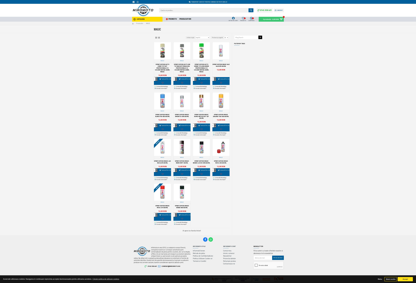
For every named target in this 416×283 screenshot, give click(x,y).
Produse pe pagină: (217, 37)
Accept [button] (405, 279)
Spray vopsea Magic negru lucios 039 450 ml (201, 162)
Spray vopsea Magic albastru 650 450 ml (162, 115)
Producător (139, 23)
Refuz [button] (380, 279)
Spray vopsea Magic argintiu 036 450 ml (182, 115)
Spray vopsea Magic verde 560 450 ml (182, 207)
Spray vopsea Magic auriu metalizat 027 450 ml (201, 116)
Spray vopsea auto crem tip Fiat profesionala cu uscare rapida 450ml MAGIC (162, 68)
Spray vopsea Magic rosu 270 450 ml (162, 207)
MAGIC (162, 61)
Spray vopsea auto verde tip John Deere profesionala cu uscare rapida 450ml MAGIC (201, 68)
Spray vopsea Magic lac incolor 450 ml (162, 162)
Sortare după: (190, 37)
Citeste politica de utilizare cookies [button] (106, 279)
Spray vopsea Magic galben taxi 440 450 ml (221, 115)
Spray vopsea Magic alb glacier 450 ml (220, 65)
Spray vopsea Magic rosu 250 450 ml (221, 162)
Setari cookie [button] (391, 279)
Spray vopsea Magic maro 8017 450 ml (182, 162)
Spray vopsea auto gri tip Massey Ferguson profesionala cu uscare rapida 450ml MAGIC (182, 68)
